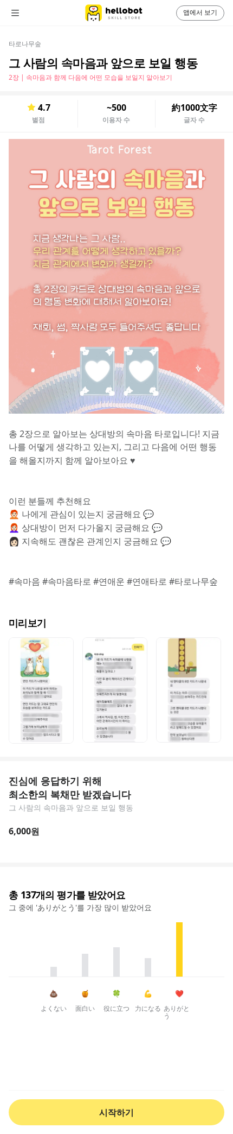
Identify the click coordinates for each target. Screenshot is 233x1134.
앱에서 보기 (200, 12)
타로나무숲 (25, 43)
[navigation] (30, 13)
